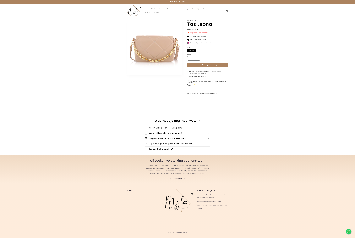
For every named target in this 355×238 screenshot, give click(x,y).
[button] (219, 11)
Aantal (189, 55)
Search (129, 195)
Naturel (191, 51)
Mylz (174, 232)
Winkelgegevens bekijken (197, 76)
